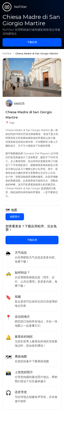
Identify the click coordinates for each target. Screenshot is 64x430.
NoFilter (7, 53)
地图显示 (15, 216)
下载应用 (32, 42)
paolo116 (19, 103)
